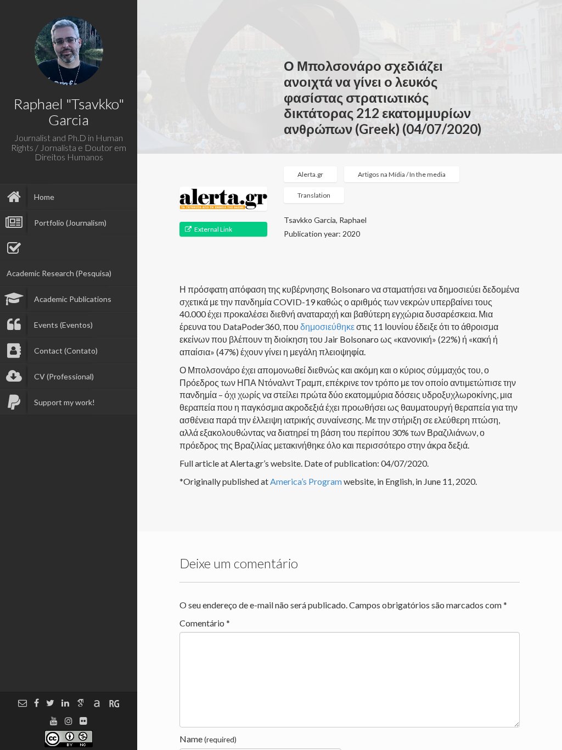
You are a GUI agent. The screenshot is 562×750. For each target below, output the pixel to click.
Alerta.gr (310, 174)
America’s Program (306, 481)
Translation (313, 195)
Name (208, 739)
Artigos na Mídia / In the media (402, 174)
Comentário (204, 623)
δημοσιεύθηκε (327, 326)
